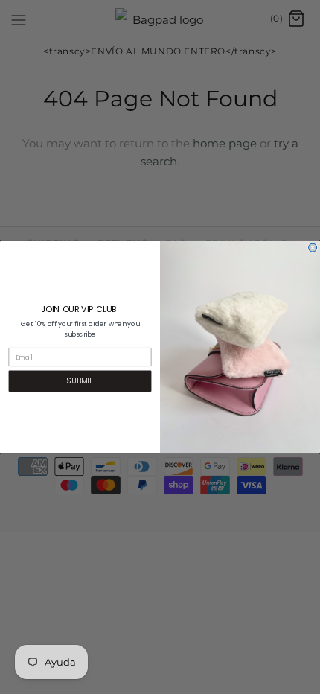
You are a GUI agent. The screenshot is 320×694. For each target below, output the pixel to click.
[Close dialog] (313, 247)
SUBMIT (79, 380)
